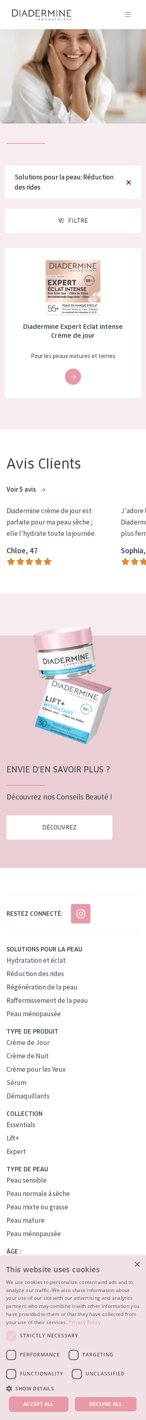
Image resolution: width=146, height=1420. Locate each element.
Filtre (78, 220)
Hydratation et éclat (36, 960)
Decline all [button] (105, 1404)
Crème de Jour (27, 1042)
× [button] (137, 1265)
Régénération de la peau (41, 987)
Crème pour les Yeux (36, 1069)
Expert (16, 1151)
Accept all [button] (39, 1404)
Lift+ (12, 1138)
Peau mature (25, 1220)
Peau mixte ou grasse (37, 1207)
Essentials (20, 1124)
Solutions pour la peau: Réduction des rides (64, 182)
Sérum (16, 1082)
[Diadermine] (41, 15)
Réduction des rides (35, 973)
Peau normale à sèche (38, 1193)
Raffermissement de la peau (47, 1000)
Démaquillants (27, 1096)
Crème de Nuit (27, 1055)
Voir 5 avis (21, 489)
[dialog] (73, 1338)
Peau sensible (26, 1180)
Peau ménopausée (33, 1013)
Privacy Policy (85, 1322)
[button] (73, 1388)
